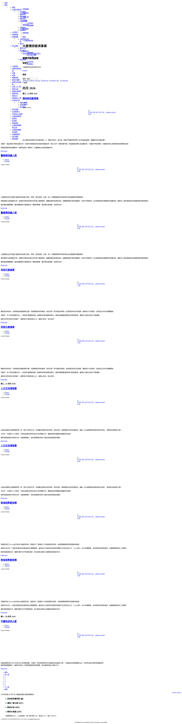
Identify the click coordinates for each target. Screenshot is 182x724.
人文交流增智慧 (9, 388)
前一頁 (7, 674)
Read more (4, 151)
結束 (6, 689)
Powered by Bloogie (176, 692)
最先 (6, 672)
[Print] (25, 102)
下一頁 (7, 687)
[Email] (25, 104)
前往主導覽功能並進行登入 (32, 53)
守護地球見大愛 (9, 621)
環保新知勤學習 (30, 98)
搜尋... (25, 79)
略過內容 (26, 51)
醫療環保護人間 (9, 155)
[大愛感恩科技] (28, 40)
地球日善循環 (7, 270)
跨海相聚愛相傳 (9, 503)
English (25, 70)
